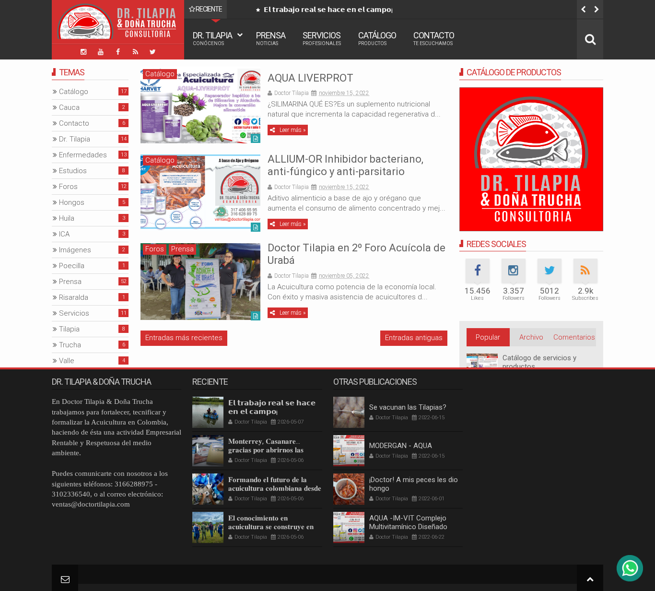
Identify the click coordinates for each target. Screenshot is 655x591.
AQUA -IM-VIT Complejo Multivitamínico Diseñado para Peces (408, 527)
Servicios (322, 38)
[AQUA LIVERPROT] (200, 105)
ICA (64, 234)
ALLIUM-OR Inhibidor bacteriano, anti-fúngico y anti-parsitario (345, 165)
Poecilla (71, 265)
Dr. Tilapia (212, 38)
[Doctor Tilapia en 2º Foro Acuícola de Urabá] (200, 281)
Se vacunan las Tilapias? (407, 407)
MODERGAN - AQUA (400, 445)
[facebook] (118, 51)
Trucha (70, 345)
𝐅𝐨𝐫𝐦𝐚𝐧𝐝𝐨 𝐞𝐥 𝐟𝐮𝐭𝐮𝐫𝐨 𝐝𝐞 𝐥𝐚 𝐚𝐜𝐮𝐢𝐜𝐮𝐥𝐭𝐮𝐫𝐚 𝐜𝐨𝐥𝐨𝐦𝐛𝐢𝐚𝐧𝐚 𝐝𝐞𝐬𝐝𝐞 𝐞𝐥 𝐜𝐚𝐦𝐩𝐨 (274, 488)
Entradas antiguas (414, 337)
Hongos (71, 202)
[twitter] (152, 51)
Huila (66, 218)
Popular (488, 337)
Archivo (531, 337)
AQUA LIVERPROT (310, 78)
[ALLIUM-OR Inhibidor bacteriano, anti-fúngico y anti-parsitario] (200, 192)
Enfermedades (83, 155)
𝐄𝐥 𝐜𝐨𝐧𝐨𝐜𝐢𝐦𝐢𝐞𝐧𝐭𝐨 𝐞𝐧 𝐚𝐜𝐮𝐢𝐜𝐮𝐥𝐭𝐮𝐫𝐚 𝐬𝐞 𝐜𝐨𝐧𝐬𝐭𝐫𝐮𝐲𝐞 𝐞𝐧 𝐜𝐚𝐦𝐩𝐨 (271, 527)
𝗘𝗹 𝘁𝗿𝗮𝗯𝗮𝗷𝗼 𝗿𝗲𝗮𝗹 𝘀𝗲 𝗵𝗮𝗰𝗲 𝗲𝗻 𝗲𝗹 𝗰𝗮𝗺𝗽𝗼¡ (327, 9)
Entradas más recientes (183, 337)
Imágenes (75, 250)
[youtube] (100, 51)
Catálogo (377, 38)
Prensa (270, 38)
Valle (66, 360)
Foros (154, 249)
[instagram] (83, 51)
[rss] (135, 51)
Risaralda (73, 297)
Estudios (73, 170)
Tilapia (69, 329)
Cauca (69, 107)
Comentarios (574, 337)
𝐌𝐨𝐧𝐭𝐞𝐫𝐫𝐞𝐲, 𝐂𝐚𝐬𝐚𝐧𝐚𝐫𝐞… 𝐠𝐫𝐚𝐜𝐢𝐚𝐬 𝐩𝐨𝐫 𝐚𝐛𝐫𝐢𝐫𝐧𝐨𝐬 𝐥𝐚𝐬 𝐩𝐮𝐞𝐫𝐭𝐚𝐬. (266, 450)
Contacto (433, 38)
